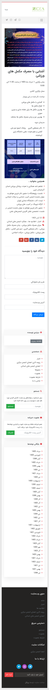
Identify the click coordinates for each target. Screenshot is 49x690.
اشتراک (10, 432)
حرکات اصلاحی (17, 232)
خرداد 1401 (35, 558)
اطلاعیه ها (32, 221)
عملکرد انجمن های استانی (17, 221)
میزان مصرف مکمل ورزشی (31, 225)
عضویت (37, 373)
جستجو (10, 406)
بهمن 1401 (36, 569)
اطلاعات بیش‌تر (36, 341)
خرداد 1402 (35, 536)
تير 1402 (37, 506)
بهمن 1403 (36, 554)
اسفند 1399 (35, 484)
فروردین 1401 (35, 532)
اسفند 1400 (35, 488)
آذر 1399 (37, 499)
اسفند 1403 (35, 561)
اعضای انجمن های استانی (30, 366)
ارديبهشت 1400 (34, 480)
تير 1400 (37, 477)
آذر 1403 (37, 550)
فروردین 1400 (35, 455)
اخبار (39, 221)
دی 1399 (36, 513)
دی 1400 (36, 469)
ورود (6, 9)
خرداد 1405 (35, 539)
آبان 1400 (36, 491)
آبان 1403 (36, 543)
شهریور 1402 (35, 528)
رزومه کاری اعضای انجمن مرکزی (28, 362)
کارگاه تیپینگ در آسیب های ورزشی (30, 204)
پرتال (27, 682)
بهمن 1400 (36, 510)
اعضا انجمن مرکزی (37, 651)
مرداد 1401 (36, 473)
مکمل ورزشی (29, 232)
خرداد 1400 (35, 462)
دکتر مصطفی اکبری (30, 228)
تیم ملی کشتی (16, 228)
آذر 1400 (37, 502)
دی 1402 (36, 517)
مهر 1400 (36, 547)
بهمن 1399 (36, 466)
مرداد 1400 (36, 451)
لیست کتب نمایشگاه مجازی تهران (30, 200)
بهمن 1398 (36, 495)
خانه (42, 600)
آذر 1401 (37, 521)
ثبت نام (9, 674)
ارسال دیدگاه (38, 314)
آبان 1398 (36, 458)
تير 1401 (37, 565)
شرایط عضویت (34, 377)
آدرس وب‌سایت (38, 302)
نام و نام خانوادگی (37, 282)
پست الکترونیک (38, 292)
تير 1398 (37, 572)
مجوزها (37, 369)
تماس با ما (36, 380)
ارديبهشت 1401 (34, 525)
